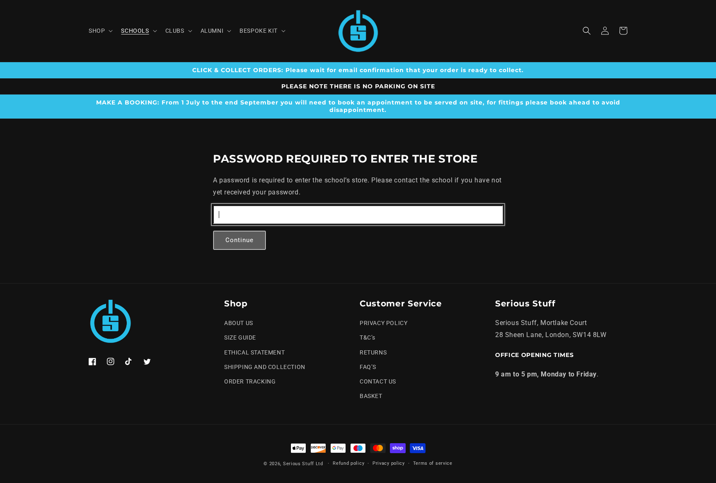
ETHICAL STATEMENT (254, 352)
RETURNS (373, 352)
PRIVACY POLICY (383, 323)
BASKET (371, 396)
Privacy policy (389, 463)
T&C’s (367, 337)
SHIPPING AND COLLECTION (264, 367)
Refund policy (348, 463)
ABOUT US (238, 323)
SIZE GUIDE (240, 337)
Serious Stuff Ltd (303, 463)
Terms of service (432, 463)
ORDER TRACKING (250, 381)
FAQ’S (368, 367)
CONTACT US (378, 381)
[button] (100, 30)
